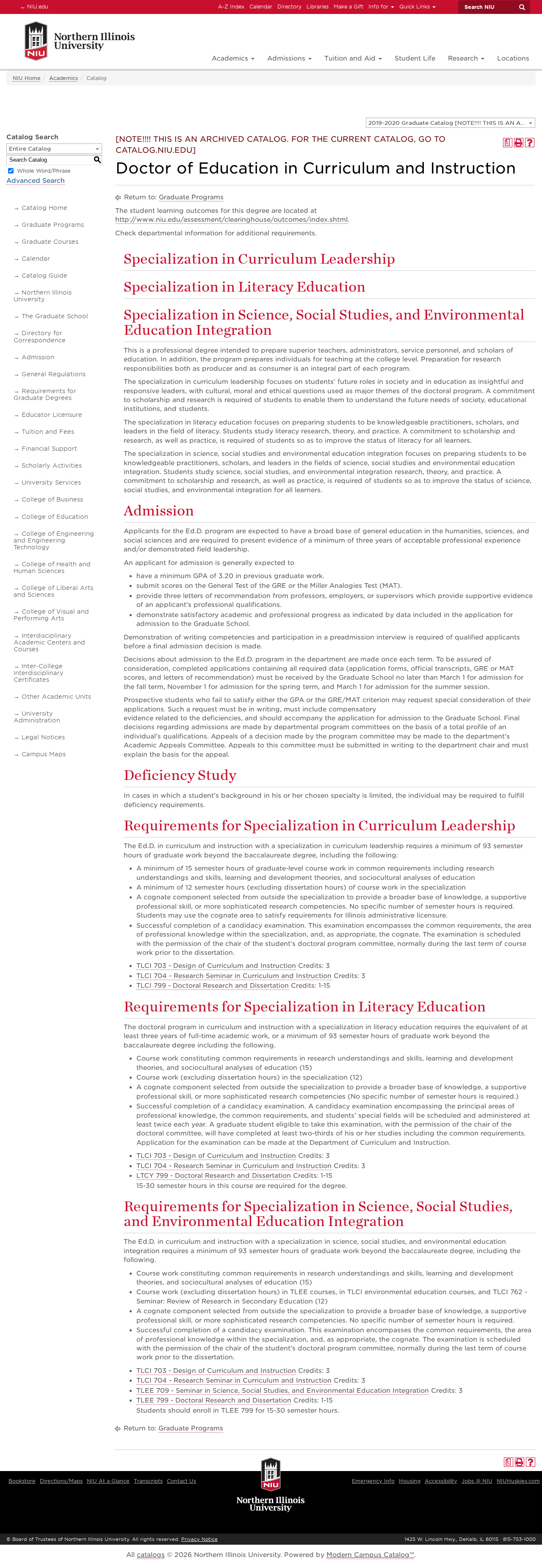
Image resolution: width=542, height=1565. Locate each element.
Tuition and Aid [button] (351, 58)
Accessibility (441, 1481)
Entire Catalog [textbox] (30, 149)
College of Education (55, 516)
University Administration (37, 717)
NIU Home (27, 78)
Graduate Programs (53, 224)
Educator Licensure (52, 414)
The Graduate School (55, 316)
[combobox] (450, 123)
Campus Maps (44, 754)
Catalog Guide (44, 275)
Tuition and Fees (48, 431)
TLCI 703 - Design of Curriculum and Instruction (216, 966)
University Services (51, 482)
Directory (289, 6)
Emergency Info (373, 1481)
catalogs (151, 1555)
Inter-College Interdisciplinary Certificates (39, 673)
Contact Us (181, 1481)
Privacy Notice (199, 1539)
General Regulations (54, 374)
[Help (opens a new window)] (529, 142)
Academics (63, 78)
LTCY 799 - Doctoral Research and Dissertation (213, 1175)
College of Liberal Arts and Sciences (53, 591)
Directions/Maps (61, 1481)
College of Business (52, 499)
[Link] (70, 42)
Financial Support (49, 448)
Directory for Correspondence (40, 336)
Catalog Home (44, 207)
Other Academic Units (56, 696)
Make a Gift (348, 6)
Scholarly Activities (52, 465)
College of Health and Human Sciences (52, 567)
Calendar (260, 6)
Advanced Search (35, 181)
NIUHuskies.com (518, 1481)
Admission (38, 357)
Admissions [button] (287, 58)
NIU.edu (33, 6)
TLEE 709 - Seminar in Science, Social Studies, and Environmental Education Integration (282, 1390)
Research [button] (464, 58)
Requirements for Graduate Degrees (45, 394)
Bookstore (22, 1481)
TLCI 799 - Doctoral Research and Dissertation (212, 985)
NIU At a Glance (108, 1481)
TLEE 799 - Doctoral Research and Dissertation (213, 1400)
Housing (409, 1481)
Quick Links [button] (415, 6)
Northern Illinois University (43, 296)
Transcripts (148, 1481)
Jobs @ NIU (477, 1481)
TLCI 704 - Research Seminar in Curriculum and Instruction (234, 976)
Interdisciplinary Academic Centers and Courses (49, 642)
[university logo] (270, 1485)
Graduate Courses (50, 241)
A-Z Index (231, 6)
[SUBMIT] (521, 7)
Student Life (415, 58)
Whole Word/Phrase (44, 171)
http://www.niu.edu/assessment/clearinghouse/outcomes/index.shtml (231, 219)
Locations (513, 58)
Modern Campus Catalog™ (370, 1555)
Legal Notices (43, 737)
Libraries (318, 6)
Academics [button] (231, 58)
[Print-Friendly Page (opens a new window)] (518, 142)
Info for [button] (379, 6)
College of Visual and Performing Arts (51, 615)
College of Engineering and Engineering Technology (54, 540)
